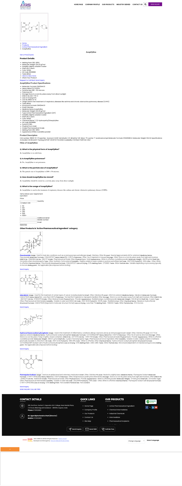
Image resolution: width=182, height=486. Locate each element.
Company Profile (92, 4)
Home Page (78, 4)
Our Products (108, 4)
